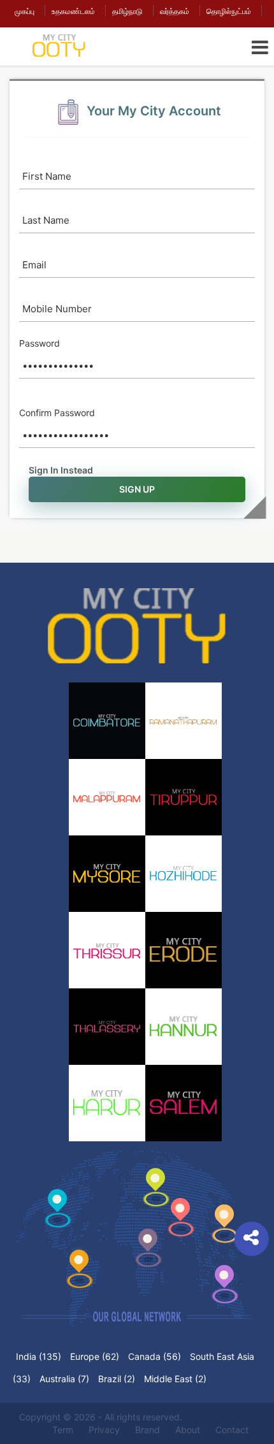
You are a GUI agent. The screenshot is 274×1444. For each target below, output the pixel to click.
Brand (147, 1429)
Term (62, 1429)
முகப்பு (24, 11)
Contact (232, 1429)
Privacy (104, 1429)
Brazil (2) (116, 1378)
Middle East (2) (175, 1378)
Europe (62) (94, 1356)
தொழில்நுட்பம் (228, 11)
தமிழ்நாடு (127, 11)
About (187, 1429)
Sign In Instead (61, 470)
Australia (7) (64, 1378)
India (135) (38, 1356)
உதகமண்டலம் (73, 11)
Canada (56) (154, 1356)
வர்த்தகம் (174, 11)
